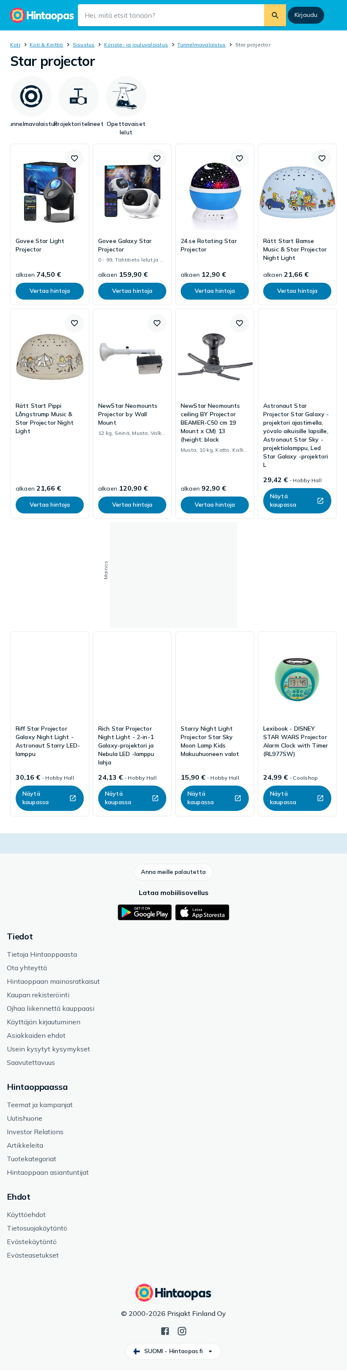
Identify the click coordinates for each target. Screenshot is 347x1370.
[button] (74, 158)
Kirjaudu (306, 15)
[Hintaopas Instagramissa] (182, 1330)
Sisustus (84, 44)
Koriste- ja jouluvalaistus (136, 44)
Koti (15, 44)
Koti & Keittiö (46, 44)
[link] (49, 224)
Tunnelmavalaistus (201, 44)
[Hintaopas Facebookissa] (165, 1330)
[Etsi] (275, 15)
